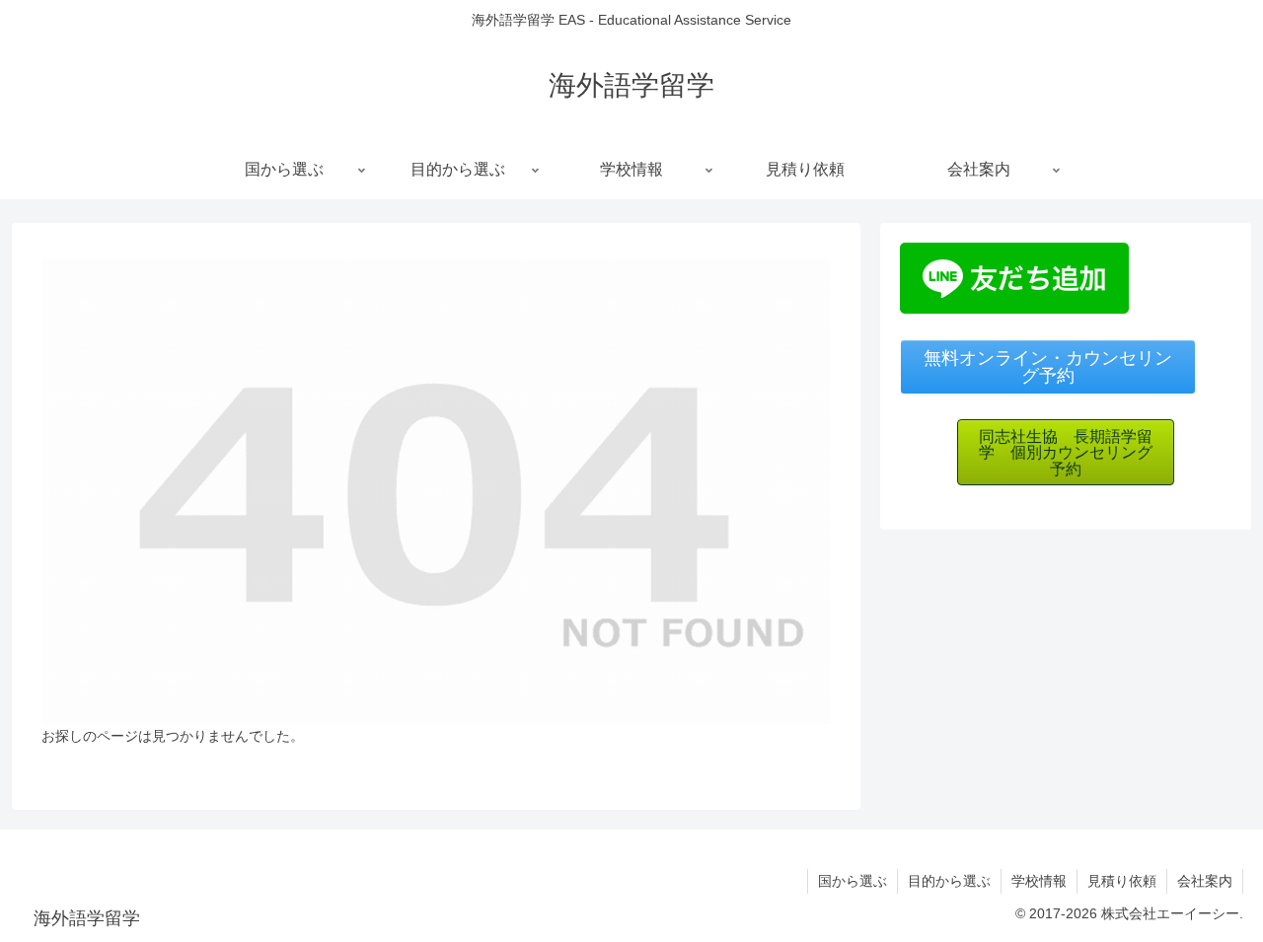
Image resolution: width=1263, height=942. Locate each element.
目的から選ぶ (949, 881)
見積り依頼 (1121, 881)
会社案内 (1204, 881)
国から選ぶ (852, 881)
